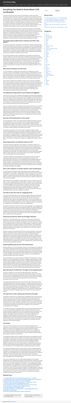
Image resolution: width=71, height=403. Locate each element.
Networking (48, 71)
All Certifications (49, 36)
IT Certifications (6, 4)
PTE (46, 77)
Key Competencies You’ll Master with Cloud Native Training (17, 386)
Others (47, 72)
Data (47, 51)
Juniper (65, 4)
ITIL (46, 63)
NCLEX (47, 69)
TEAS (47, 81)
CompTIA (17, 4)
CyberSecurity (48, 49)
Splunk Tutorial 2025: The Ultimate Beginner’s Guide (56, 27)
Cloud (47, 43)
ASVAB (47, 40)
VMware (56, 4)
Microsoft (12, 4)
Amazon (21, 4)
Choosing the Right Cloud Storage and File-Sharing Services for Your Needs (20, 378)
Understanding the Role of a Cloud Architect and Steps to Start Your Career (20, 384)
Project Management (50, 75)
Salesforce (61, 4)
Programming (48, 73)
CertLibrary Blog (9, 2)
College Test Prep (49, 45)
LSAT (47, 65)
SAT (46, 79)
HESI (46, 59)
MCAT (47, 67)
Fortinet (33, 4)
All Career (48, 35)
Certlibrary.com (13, 401)
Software (47, 80)
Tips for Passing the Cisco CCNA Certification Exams (56, 17)
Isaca (53, 4)
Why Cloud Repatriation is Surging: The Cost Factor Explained (17, 380)
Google (28, 4)
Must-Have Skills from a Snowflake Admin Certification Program (32, 396)
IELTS (47, 60)
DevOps (47, 52)
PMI (50, 4)
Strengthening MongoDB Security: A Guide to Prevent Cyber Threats (12, 396)
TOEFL (47, 83)
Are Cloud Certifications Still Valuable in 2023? (14, 387)
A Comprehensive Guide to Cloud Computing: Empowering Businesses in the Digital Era (22, 379)
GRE (46, 57)
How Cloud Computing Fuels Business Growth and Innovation (17, 391)
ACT (46, 33)
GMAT (47, 55)
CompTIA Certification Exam (51, 48)
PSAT (47, 76)
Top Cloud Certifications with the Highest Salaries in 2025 (16, 383)
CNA (46, 44)
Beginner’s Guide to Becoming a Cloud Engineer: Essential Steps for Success (20, 382)
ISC (36, 4)
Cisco (25, 4)
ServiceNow (45, 4)
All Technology (49, 37)
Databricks (40, 4)
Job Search (48, 64)
